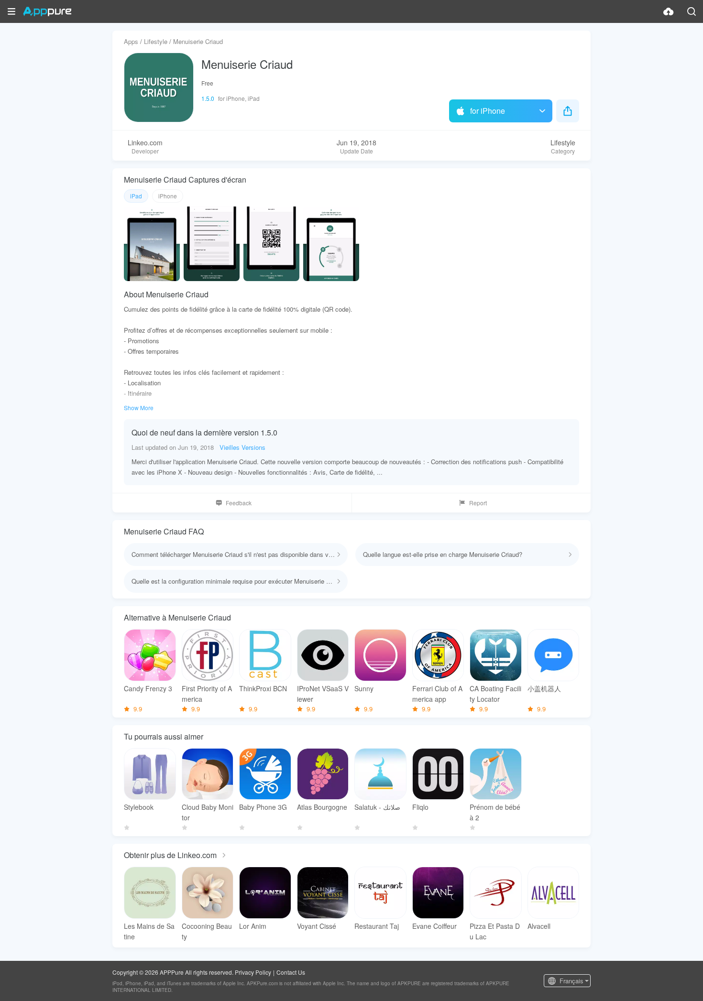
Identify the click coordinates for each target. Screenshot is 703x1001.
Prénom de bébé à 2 (495, 812)
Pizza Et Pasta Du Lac (495, 931)
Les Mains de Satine (149, 931)
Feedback (239, 503)
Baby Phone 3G (263, 807)
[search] (691, 11)
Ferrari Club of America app (437, 694)
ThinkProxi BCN (263, 688)
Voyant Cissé (316, 926)
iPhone (167, 196)
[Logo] (47, 11)
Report (478, 503)
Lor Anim (252, 926)
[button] (11, 11)
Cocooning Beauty (207, 931)
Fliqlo (420, 807)
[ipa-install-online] (668, 11)
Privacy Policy (253, 972)
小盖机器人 (544, 688)
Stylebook (139, 807)
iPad (136, 196)
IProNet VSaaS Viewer (323, 694)
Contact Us (290, 972)
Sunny (363, 688)
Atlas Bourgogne (322, 807)
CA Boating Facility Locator (495, 694)
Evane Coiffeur (434, 926)
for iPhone (487, 110)
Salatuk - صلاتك (377, 807)
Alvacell (538, 926)
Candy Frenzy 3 (148, 688)
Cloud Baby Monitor (207, 812)
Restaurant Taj (376, 926)
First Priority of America (207, 694)
